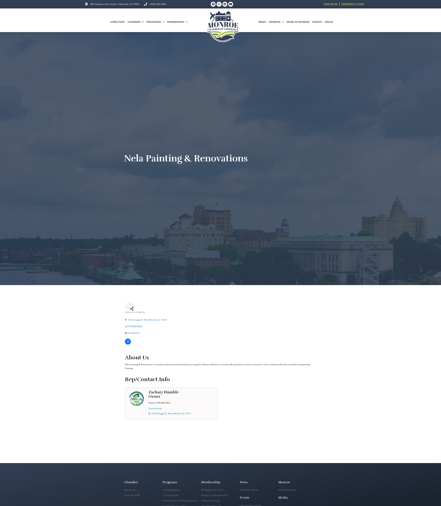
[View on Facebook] (128, 343)
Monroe (274, 21)
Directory (117, 21)
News (262, 21)
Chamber (134, 21)
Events (317, 21)
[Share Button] (130, 306)
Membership (175, 21)
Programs (153, 21)
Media (329, 21)
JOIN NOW (330, 4)
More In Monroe (298, 21)
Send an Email (155, 408)
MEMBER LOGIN (353, 4)
